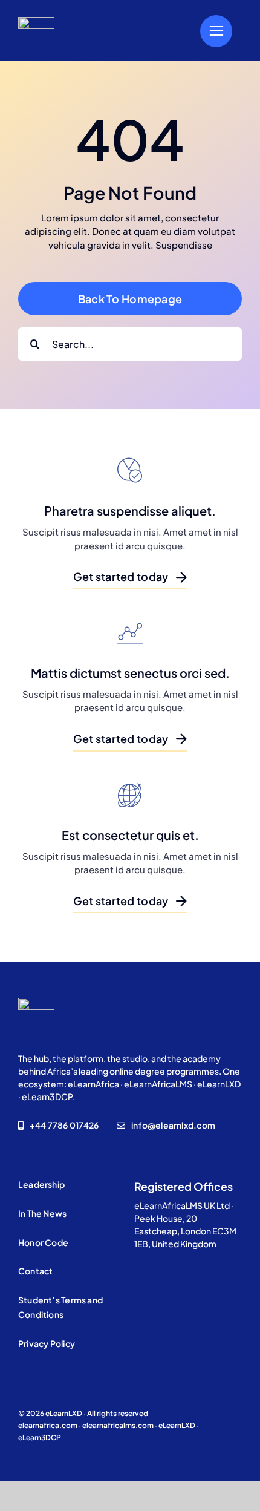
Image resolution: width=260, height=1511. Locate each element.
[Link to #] (216, 31)
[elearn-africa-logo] (36, 21)
